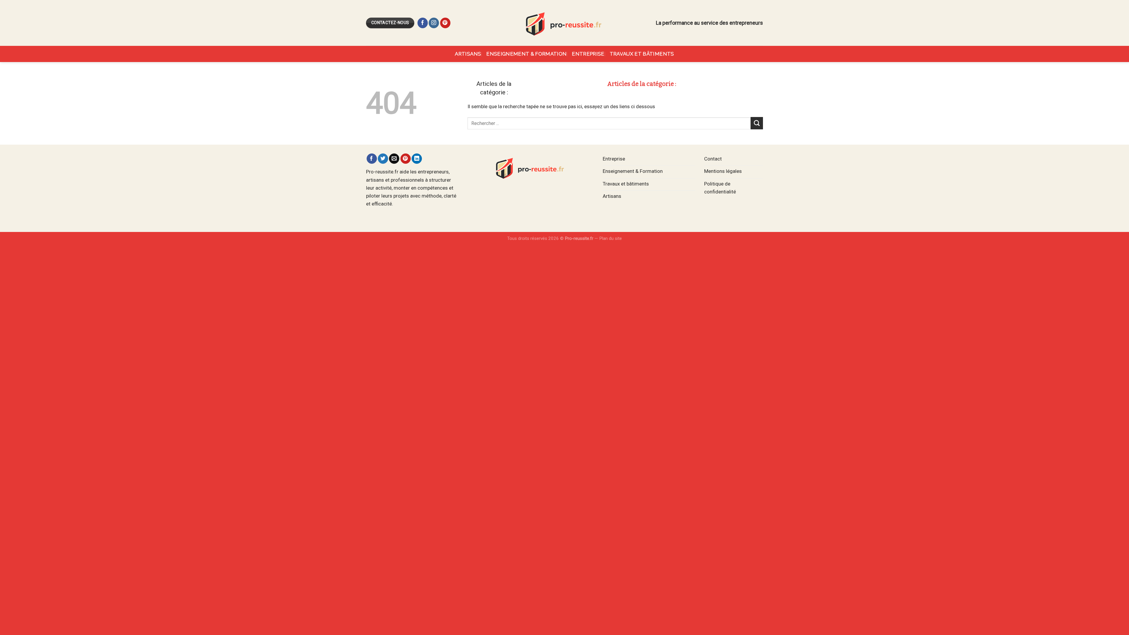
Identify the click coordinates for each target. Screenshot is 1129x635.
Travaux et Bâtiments (642, 54)
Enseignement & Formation (526, 54)
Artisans (468, 54)
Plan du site (610, 238)
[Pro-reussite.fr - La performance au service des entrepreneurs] (564, 23)
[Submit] (757, 123)
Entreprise (588, 54)
